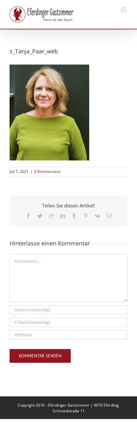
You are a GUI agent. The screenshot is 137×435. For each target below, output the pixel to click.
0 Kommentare (47, 171)
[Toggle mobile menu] (124, 9)
